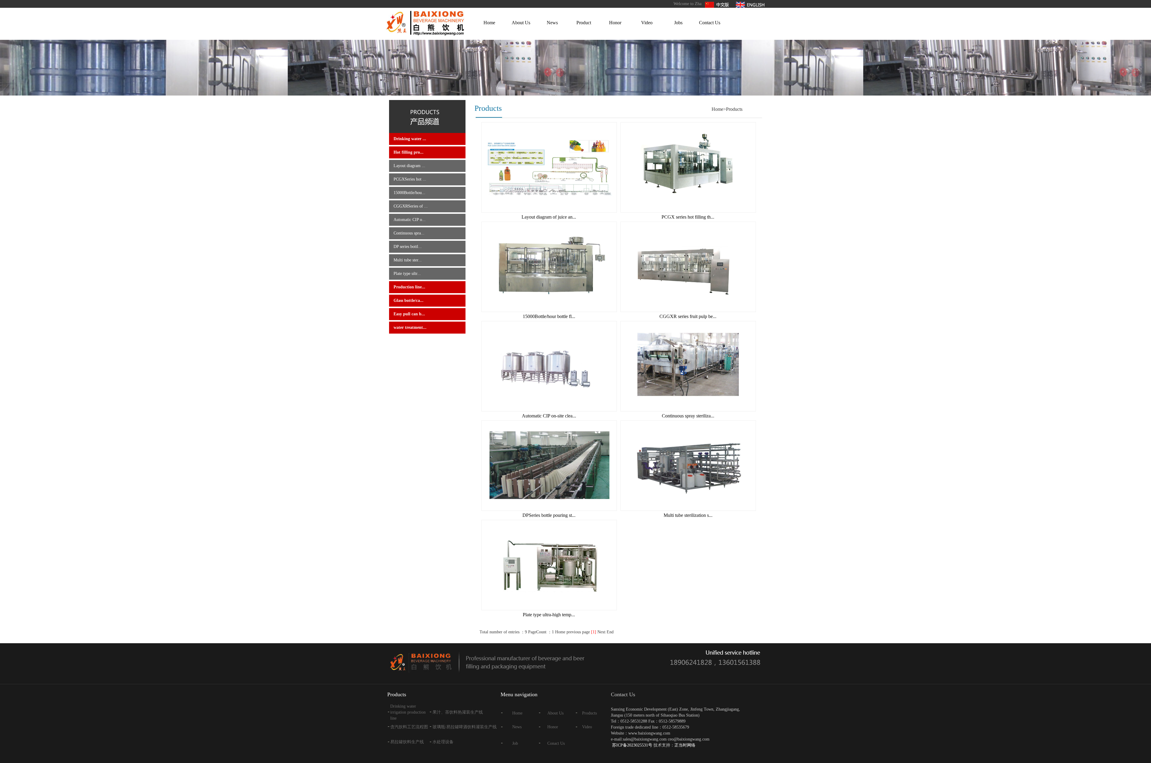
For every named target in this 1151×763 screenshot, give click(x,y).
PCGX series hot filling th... (688, 216)
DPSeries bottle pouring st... (549, 515)
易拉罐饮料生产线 (407, 742)
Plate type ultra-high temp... (549, 614)
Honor (615, 22)
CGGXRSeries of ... (411, 206)
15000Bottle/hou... (409, 192)
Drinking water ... (410, 139)
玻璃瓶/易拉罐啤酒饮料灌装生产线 (465, 727)
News (552, 22)
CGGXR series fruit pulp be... (687, 316)
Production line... (409, 287)
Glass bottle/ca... (409, 300)
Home (489, 22)
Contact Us (709, 22)
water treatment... (410, 327)
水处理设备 (443, 742)
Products (589, 713)
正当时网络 (684, 745)
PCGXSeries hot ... (410, 179)
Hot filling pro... (409, 152)
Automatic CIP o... (410, 219)
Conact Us (556, 743)
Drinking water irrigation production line (408, 712)
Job (515, 743)
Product (583, 22)
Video (647, 22)
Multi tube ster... (408, 260)
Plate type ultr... (407, 273)
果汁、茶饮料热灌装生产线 (458, 712)
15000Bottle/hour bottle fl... (549, 316)
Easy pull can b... (409, 314)
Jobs (678, 22)
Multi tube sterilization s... (688, 515)
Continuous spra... (409, 233)
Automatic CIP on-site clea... (549, 415)
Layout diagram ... (409, 166)
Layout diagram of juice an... (549, 216)
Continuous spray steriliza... (688, 415)
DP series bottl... (408, 246)
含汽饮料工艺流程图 (409, 727)
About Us (521, 22)
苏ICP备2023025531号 (632, 745)
